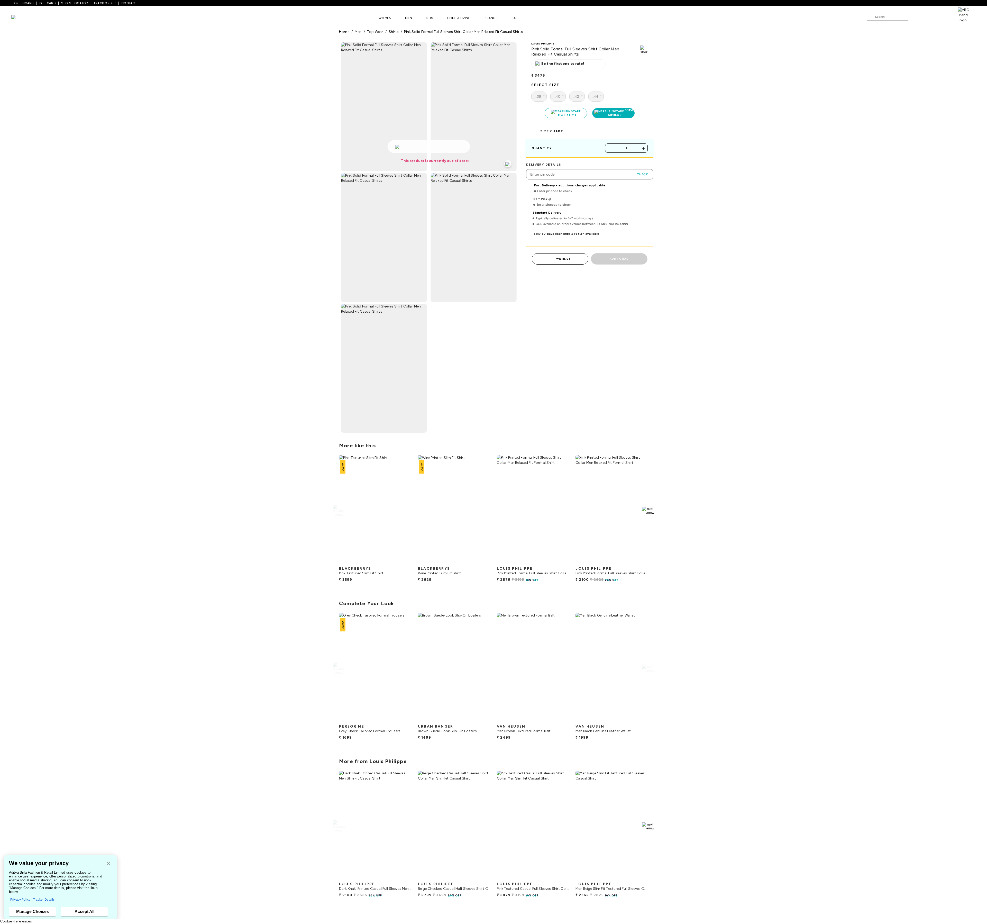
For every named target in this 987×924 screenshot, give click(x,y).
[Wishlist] (914, 17)
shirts (394, 32)
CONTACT (129, 3)
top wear (375, 32)
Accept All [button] (84, 911)
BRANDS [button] (491, 18)
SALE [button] (515, 18)
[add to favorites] (403, 561)
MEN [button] (408, 18)
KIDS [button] (429, 18)
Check (642, 174)
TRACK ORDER (105, 3)
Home (344, 32)
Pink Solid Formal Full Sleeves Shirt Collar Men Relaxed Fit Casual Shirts (463, 32)
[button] (108, 863)
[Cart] (943, 16)
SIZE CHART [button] (551, 131)
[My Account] (929, 16)
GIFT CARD (47, 3)
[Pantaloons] (21, 18)
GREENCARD (24, 3)
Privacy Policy (20, 899)
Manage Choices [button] (32, 911)
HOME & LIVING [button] (458, 18)
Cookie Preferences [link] (16, 921)
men (358, 32)
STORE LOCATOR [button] (74, 3)
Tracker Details (43, 899)
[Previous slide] (339, 510)
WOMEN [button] (385, 18)
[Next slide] (648, 510)
